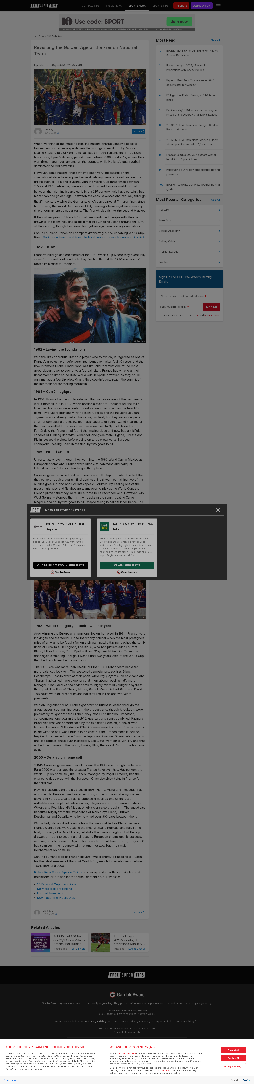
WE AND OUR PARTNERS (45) (132, 1047)
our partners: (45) (127, 1053)
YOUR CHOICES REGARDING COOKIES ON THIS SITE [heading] (46, 1047)
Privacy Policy (10, 1080)
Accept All (233, 1050)
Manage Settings (233, 1066)
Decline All (233, 1058)
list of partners (161, 1070)
